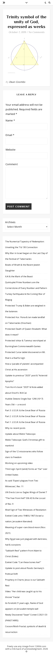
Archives (10, 222)
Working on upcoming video (19, 463)
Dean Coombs (17, 81)
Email (10, 135)
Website (10, 149)
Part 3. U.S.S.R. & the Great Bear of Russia (25, 410)
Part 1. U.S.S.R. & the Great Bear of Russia (25, 422)
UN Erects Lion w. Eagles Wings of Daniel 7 (26, 492)
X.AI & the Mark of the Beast (19, 276)
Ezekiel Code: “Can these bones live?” (23, 562)
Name (10, 120)
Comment (12, 164)
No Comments (36, 32)
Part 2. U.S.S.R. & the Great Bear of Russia (25, 416)
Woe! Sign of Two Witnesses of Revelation (25, 509)
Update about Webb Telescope (20, 434)
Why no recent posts (15, 428)
